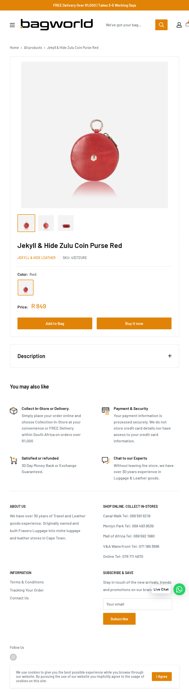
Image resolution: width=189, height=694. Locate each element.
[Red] (25, 287)
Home (14, 47)
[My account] (179, 25)
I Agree (161, 676)
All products (33, 47)
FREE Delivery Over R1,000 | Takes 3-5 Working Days (94, 5)
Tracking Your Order (27, 590)
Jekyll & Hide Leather (36, 258)
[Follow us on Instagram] (13, 656)
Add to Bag (55, 323)
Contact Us (19, 597)
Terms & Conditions (27, 581)
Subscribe (119, 618)
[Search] (161, 24)
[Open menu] (12, 25)
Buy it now (134, 323)
